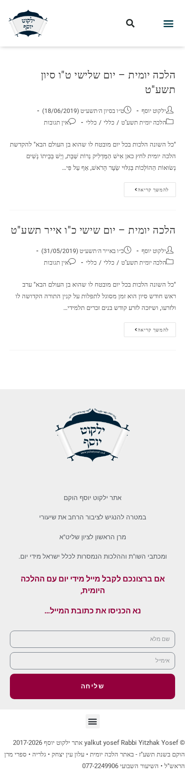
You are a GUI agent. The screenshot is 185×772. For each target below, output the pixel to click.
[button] (168, 23)
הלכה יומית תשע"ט (143, 122)
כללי (109, 122)
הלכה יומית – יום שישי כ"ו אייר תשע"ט (93, 230)
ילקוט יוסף (154, 110)
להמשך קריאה (146, 187)
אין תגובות (56, 122)
